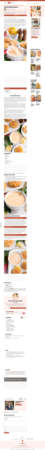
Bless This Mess (6, 5)
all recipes (35, 77)
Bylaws (29, 449)
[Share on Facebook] (1, 223)
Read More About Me (18, 404)
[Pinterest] (23, 445)
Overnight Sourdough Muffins (38, 104)
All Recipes (29, 3)
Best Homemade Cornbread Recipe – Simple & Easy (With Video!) (33, 61)
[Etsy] (26, 445)
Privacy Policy (18, 449)
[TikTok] (24, 445)
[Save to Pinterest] (1, 225)
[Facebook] (21, 445)
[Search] (40, 3)
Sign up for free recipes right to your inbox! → (22, 0)
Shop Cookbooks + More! (35, 3)
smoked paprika (12, 328)
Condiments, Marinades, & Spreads (18, 5)
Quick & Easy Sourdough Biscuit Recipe (38, 92)
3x (24, 317)
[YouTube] (20, 445)
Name (5, 427)
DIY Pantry (12, 5)
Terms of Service (27, 449)
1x (21, 317)
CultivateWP (34, 449)
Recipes (10, 5)
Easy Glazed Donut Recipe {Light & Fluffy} (38, 59)
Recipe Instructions (7, 92)
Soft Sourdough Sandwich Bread (32, 104)
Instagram (8, 291)
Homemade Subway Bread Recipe (33, 73)
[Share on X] (1, 226)
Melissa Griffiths (8, 9)
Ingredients (6, 91)
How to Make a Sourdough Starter (33, 91)
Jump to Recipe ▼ (15, 15)
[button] (4, 11)
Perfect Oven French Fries (8, 284)
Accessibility (24, 449)
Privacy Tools (21, 449)
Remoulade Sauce (7, 90)
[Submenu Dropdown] (30, 3)
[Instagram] (19, 445)
